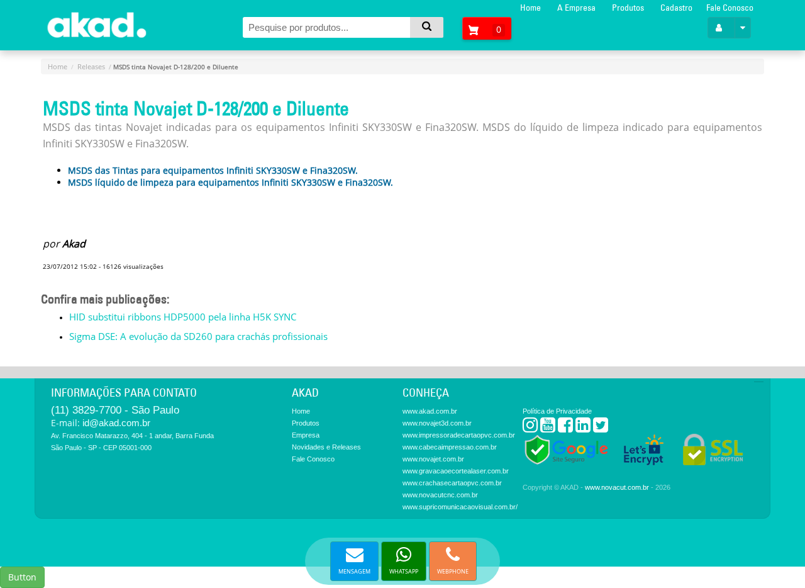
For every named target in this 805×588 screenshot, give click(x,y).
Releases (91, 66)
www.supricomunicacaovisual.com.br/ (460, 507)
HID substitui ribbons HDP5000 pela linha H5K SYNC (182, 316)
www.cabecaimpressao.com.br (449, 447)
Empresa (305, 435)
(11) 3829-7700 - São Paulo (115, 410)
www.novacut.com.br (617, 487)
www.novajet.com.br (433, 459)
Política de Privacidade (557, 411)
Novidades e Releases (326, 447)
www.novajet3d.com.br (437, 423)
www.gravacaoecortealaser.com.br (455, 471)
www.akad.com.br (429, 411)
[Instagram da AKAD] (530, 428)
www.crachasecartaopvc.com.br (452, 483)
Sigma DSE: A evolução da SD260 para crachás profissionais (198, 336)
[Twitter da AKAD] (600, 428)
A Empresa (576, 7)
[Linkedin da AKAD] (583, 428)
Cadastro (676, 7)
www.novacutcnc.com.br (440, 495)
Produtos (628, 7)
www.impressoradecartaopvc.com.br (458, 435)
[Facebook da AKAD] (565, 428)
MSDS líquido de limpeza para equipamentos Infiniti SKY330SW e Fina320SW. (230, 182)
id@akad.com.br (116, 422)
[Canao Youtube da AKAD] (547, 428)
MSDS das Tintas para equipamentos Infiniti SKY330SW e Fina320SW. (213, 170)
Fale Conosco (729, 7)
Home (530, 7)
